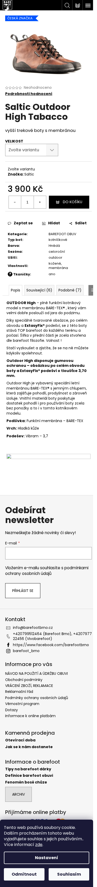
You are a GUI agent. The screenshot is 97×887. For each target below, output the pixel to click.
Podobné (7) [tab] (69, 290)
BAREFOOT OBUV (62, 234)
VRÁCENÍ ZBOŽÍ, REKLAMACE (29, 685)
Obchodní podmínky (23, 679)
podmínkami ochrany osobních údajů (46, 570)
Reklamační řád (19, 691)
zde (38, 845)
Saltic (29, 174)
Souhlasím (69, 874)
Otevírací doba (20, 740)
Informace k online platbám (30, 715)
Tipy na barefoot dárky (28, 769)
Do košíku (72, 201)
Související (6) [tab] (39, 290)
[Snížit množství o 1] (15, 202)
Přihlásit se (22, 590)
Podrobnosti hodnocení (28, 93)
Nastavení (46, 858)
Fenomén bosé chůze (26, 782)
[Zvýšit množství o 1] (40, 202)
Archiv (18, 794)
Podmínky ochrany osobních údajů (36, 697)
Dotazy (11, 709)
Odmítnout (24, 874)
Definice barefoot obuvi (29, 776)
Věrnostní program (22, 703)
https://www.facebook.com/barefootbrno (51, 644)
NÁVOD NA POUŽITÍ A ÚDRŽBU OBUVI (36, 673)
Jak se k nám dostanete (29, 747)
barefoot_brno (26, 650)
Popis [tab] (15, 290)
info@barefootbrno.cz (33, 627)
